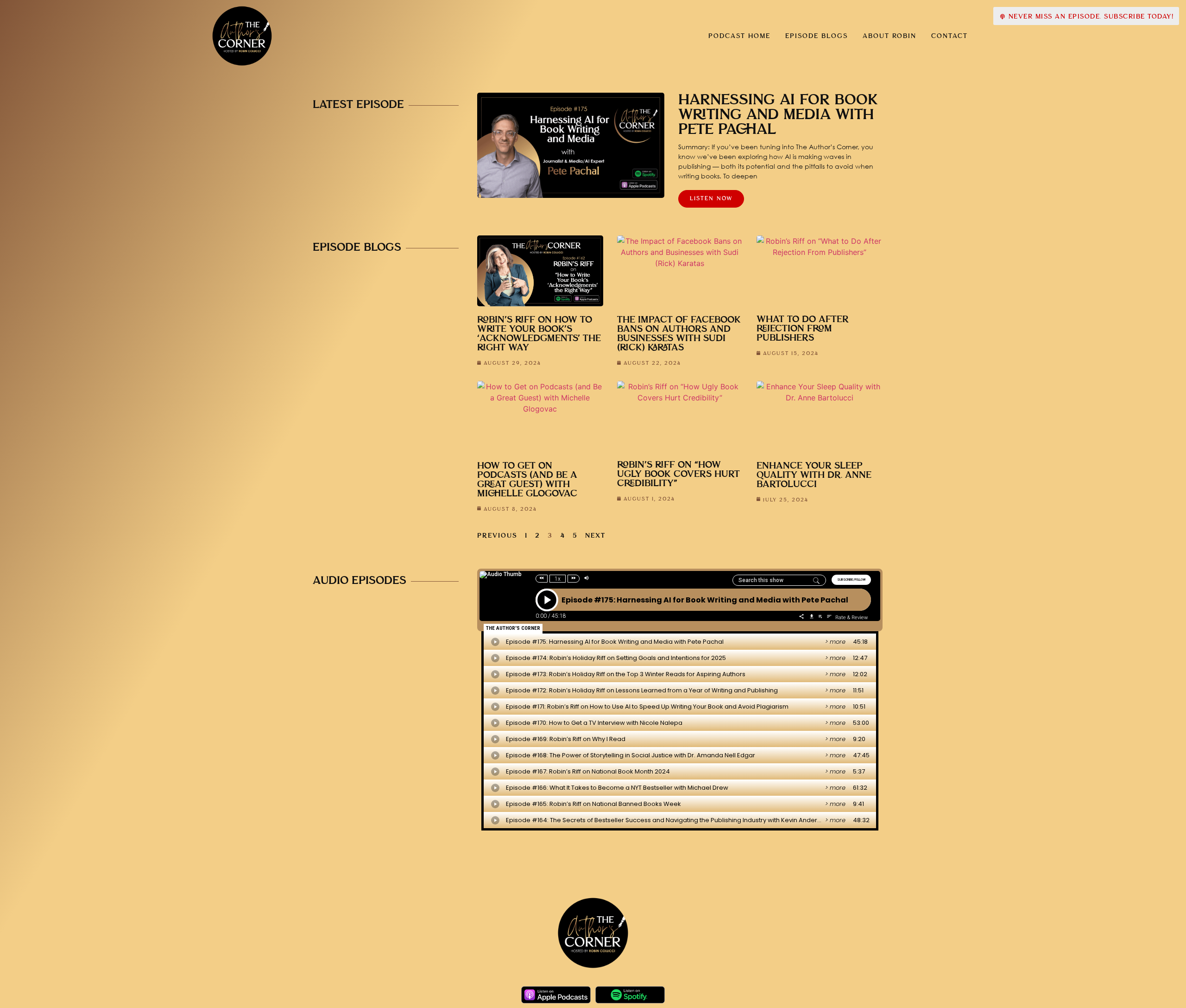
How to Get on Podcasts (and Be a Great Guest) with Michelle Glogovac (527, 480)
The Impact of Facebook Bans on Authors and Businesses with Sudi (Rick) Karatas (679, 334)
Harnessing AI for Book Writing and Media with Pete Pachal (778, 115)
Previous (497, 536)
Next (595, 536)
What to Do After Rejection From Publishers (803, 328)
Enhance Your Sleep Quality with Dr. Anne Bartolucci (814, 475)
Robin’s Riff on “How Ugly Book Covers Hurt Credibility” (678, 474)
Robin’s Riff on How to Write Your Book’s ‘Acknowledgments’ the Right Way (539, 334)
